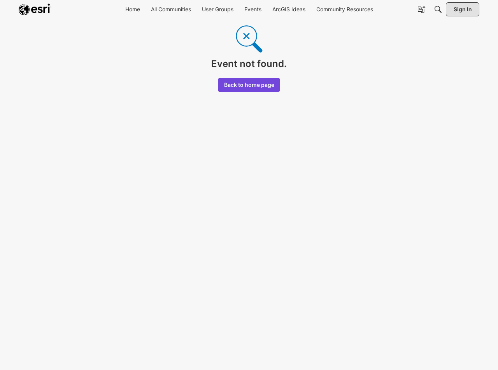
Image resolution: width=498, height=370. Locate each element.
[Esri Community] (35, 9)
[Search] (438, 9)
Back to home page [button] (249, 84)
